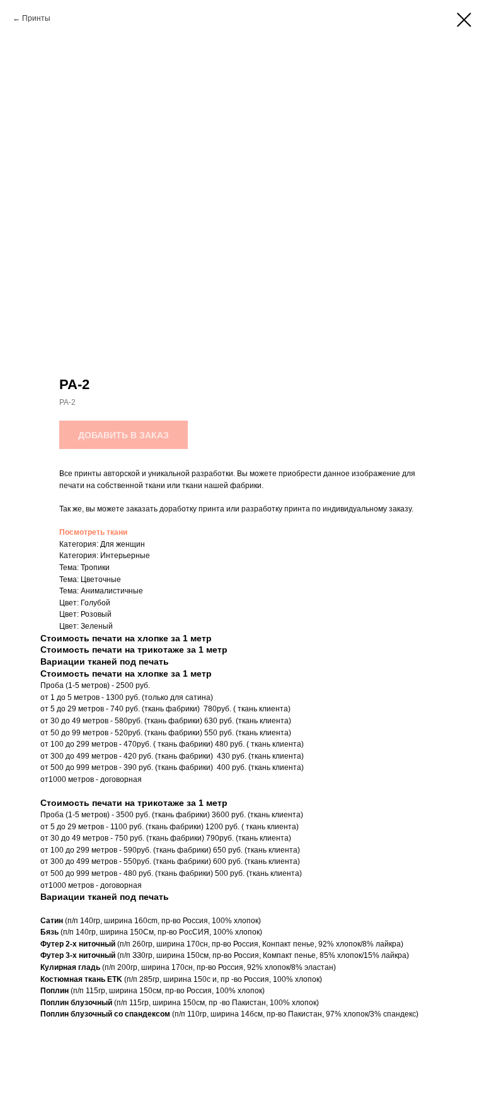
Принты (36, 18)
